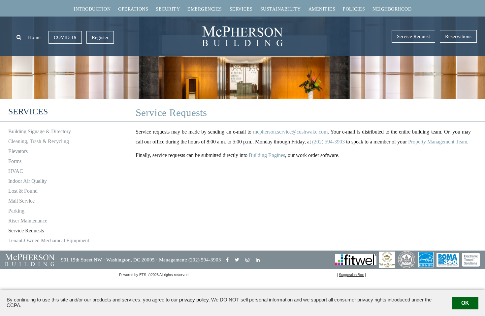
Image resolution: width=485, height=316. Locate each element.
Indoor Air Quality (27, 181)
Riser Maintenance (27, 220)
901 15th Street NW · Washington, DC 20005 (108, 259)
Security (168, 9)
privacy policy (194, 299)
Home (34, 37)
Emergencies (204, 9)
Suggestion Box (351, 275)
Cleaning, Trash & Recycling (38, 141)
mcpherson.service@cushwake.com (290, 132)
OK (465, 303)
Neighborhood (391, 9)
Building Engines (267, 155)
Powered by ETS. (133, 275)
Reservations (458, 36)
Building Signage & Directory (39, 131)
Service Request (413, 36)
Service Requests (26, 230)
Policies (354, 9)
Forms (14, 161)
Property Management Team (437, 141)
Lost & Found (23, 191)
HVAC (15, 171)
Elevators (18, 151)
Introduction (92, 9)
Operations (133, 9)
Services (241, 9)
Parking (16, 211)
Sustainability (280, 9)
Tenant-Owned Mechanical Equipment (48, 240)
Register (100, 37)
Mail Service (21, 201)
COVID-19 (65, 37)
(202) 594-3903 (328, 141)
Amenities (322, 9)
